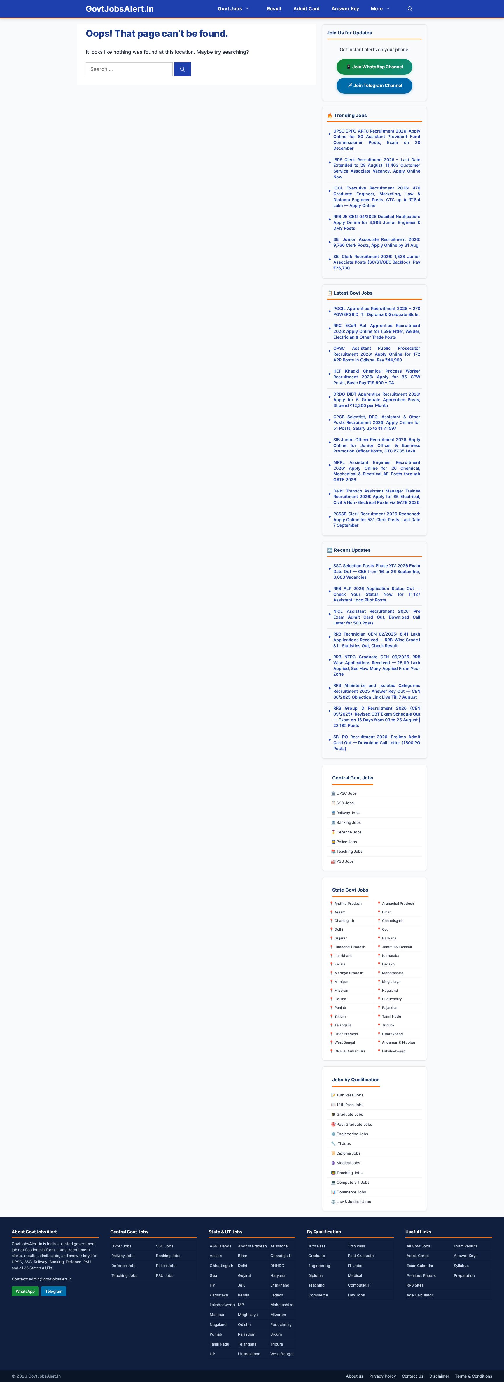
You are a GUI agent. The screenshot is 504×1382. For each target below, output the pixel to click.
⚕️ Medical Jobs (345, 1162)
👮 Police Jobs (344, 841)
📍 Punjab (337, 1007)
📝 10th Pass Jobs (347, 1095)
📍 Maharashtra (390, 973)
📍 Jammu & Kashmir (394, 947)
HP (212, 1285)
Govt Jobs (230, 8)
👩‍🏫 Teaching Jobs (347, 1172)
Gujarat (244, 1275)
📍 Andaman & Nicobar (396, 1042)
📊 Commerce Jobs (348, 1192)
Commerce (318, 1295)
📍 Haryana (386, 938)
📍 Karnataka (388, 955)
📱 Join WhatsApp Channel (374, 66)
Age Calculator (420, 1295)
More (377, 8)
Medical (355, 1275)
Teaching (316, 1285)
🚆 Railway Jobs (345, 812)
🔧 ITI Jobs (341, 1143)
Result (274, 8)
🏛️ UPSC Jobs (344, 793)
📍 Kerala (337, 964)
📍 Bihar (384, 912)
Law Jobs (356, 1295)
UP (212, 1353)
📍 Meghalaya (388, 981)
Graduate (316, 1255)
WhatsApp (25, 1291)
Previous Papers (421, 1275)
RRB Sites (415, 1285)
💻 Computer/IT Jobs (350, 1182)
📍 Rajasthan (387, 1007)
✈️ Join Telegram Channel (374, 85)
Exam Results (466, 1246)
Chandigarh (280, 1255)
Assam (216, 1255)
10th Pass (317, 1246)
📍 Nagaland (387, 990)
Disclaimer (439, 1376)
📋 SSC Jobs (342, 802)
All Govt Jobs (418, 1246)
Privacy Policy (382, 1376)
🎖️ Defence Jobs (346, 832)
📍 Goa (383, 929)
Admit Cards (418, 1255)
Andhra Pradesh (252, 1246)
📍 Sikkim (337, 1016)
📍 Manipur (338, 981)
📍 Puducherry (389, 999)
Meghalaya (248, 1314)
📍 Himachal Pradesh (347, 947)
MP (241, 1304)
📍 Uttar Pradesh (343, 1034)
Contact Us (413, 1376)
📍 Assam (337, 912)
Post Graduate (361, 1255)
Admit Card (306, 8)
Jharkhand (279, 1285)
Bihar (242, 1255)
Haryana (277, 1275)
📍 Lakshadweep (391, 1051)
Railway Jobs (122, 1255)
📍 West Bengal (342, 1042)
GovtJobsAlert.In (120, 9)
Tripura (276, 1344)
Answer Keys (465, 1255)
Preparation (464, 1275)
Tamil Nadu (219, 1344)
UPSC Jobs (121, 1246)
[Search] (182, 69)
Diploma (315, 1275)
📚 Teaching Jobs (347, 851)
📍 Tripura (385, 1025)
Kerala (243, 1295)
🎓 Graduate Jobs (347, 1114)
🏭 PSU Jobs (342, 861)
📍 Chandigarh (341, 920)
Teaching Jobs (124, 1275)
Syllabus (461, 1265)
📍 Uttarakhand (390, 1034)
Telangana (247, 1344)
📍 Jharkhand (341, 955)
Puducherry (280, 1324)
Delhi (242, 1265)
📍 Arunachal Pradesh (395, 903)
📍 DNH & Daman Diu (347, 1051)
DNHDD (277, 1265)
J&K (241, 1285)
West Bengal (281, 1353)
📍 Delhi (336, 929)
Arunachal (279, 1246)
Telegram (53, 1291)
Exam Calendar (420, 1265)
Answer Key (345, 8)
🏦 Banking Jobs (346, 822)
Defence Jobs (123, 1265)
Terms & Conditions (473, 1376)
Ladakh (276, 1295)
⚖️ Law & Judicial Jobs (351, 1201)
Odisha (244, 1324)
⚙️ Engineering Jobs (349, 1134)
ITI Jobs (355, 1265)
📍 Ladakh (386, 964)
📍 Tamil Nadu (389, 1016)
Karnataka (219, 1295)
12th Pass (356, 1246)
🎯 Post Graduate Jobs (351, 1124)
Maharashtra (281, 1304)
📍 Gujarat (338, 938)
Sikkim (276, 1334)
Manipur (217, 1314)
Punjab (216, 1334)
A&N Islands (220, 1246)
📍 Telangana (340, 1025)
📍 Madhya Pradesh (346, 973)
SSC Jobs (164, 1246)
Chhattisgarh (221, 1265)
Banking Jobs (168, 1255)
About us (354, 1376)
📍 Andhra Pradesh (345, 903)
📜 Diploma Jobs (345, 1153)
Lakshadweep (222, 1304)
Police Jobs (166, 1265)
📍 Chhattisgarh (390, 920)
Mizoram (278, 1314)
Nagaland (218, 1324)
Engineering (319, 1265)
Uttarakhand (249, 1353)
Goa (213, 1275)
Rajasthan (247, 1334)
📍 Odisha (337, 999)
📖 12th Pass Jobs (347, 1104)
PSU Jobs (164, 1275)
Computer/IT (359, 1285)
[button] (410, 9)
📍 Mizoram (339, 990)
